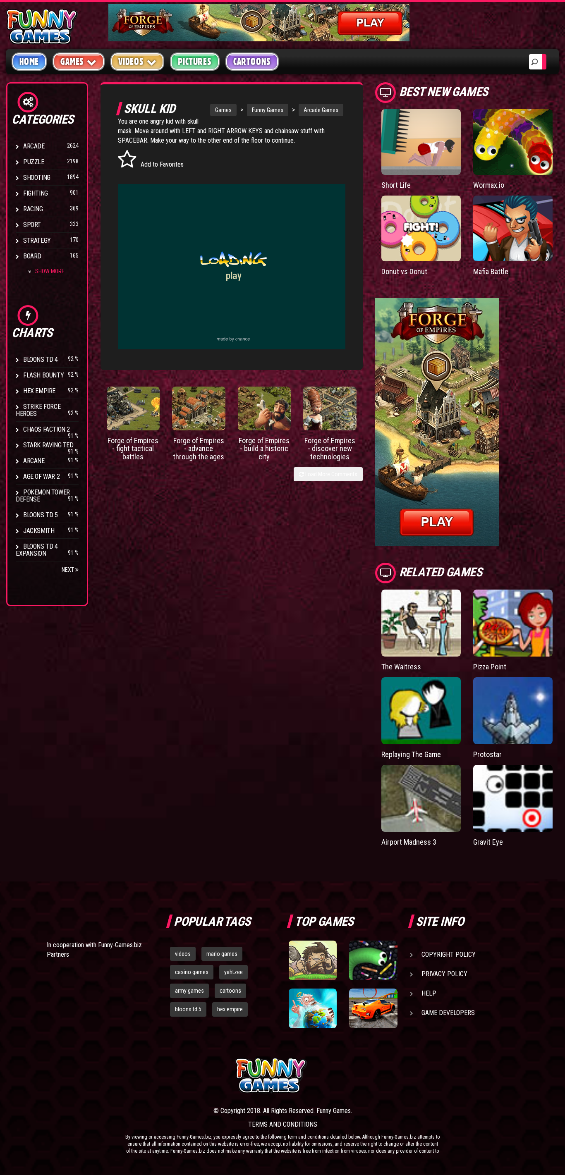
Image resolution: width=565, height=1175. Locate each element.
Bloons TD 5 (40, 515)
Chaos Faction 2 (46, 429)
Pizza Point (489, 666)
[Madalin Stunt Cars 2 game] (373, 1008)
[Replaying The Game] (421, 710)
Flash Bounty (43, 375)
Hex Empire (39, 391)
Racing (33, 209)
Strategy (37, 240)
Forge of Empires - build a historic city (264, 448)
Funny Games (267, 110)
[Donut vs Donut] (421, 228)
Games (223, 110)
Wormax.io (488, 185)
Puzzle (33, 162)
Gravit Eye (488, 842)
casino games (191, 972)
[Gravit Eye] (513, 798)
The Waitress (401, 666)
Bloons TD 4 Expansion (37, 549)
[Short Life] (421, 142)
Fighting (35, 193)
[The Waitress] (421, 623)
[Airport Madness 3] (421, 798)
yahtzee (233, 972)
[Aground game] (313, 960)
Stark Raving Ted (48, 445)
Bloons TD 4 (40, 359)
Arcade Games (321, 110)
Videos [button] (131, 61)
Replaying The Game (411, 754)
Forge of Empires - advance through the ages (198, 448)
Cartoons (252, 61)
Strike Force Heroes (38, 410)
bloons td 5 (188, 1009)
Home (29, 61)
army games (189, 990)
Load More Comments (330, 474)
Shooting (36, 178)
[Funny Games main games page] (376, 1075)
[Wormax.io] (513, 142)
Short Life (396, 185)
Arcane (34, 461)
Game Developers (448, 1013)
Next (68, 569)
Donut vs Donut (404, 271)
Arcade (34, 146)
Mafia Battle (490, 271)
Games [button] (72, 61)
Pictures (194, 61)
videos (183, 954)
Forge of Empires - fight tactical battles (133, 448)
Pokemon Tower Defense (43, 495)
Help (428, 993)
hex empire (230, 1009)
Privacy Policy (444, 974)
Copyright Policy (448, 954)
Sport (32, 225)
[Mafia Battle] (513, 228)
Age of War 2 (41, 476)
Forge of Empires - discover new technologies (329, 448)
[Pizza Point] (513, 623)
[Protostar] (513, 710)
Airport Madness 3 (408, 842)
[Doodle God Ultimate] (313, 1008)
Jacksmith (38, 531)
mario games (221, 954)
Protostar (487, 754)
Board (32, 256)
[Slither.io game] (373, 960)
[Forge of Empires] (133, 408)
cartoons (230, 990)
